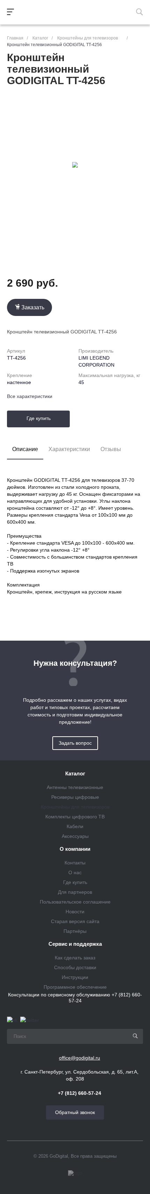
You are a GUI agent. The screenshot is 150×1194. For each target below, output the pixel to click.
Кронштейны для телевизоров (75, 807)
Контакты (75, 862)
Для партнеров (75, 892)
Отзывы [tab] (110, 449)
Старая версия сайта (75, 921)
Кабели (75, 826)
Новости (75, 911)
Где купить (39, 418)
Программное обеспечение (75, 987)
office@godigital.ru (79, 1058)
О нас (75, 872)
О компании (75, 849)
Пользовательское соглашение (75, 902)
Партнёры (75, 931)
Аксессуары (75, 836)
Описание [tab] (25, 449)
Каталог (75, 773)
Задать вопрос (75, 743)
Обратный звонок (75, 1112)
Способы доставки (75, 967)
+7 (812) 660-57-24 (79, 1093)
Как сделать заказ (75, 957)
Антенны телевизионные (75, 787)
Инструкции (75, 977)
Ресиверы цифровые (75, 797)
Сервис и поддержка (75, 944)
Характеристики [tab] (69, 449)
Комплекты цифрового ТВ (75, 816)
